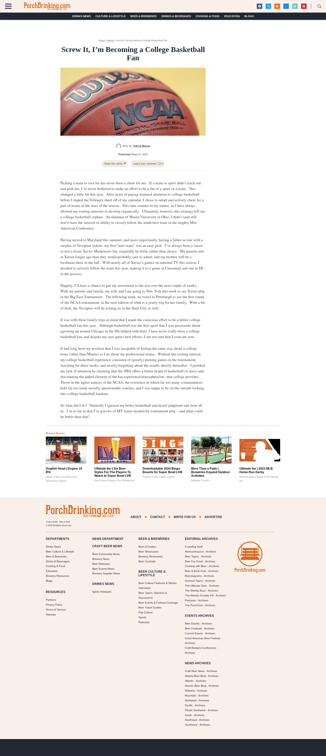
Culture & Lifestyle (110, 16)
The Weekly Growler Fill (199, 595)
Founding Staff (193, 546)
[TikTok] (295, 6)
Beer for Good (63, 477)
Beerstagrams (193, 575)
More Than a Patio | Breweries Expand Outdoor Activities (210, 472)
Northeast (191, 700)
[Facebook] (259, 6)
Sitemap (51, 614)
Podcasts (143, 622)
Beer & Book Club (195, 570)
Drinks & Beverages (176, 16)
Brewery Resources (57, 575)
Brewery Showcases (150, 556)
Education (232, 16)
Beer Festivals (193, 628)
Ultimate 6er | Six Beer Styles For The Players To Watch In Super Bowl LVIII (112, 472)
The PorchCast (194, 605)
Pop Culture (100, 480)
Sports (110, 40)
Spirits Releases (101, 591)
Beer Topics (192, 556)
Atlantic (49, 477)
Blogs (249, 16)
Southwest (191, 724)
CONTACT (157, 517)
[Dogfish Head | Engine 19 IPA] (66, 450)
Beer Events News (103, 568)
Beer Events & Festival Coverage (158, 602)
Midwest (190, 690)
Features (147, 477)
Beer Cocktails (147, 561)
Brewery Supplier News (106, 573)
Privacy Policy (54, 604)
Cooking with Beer (196, 566)
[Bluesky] (286, 6)
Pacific (189, 705)
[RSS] (277, 6)
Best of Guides (147, 546)
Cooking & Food (207, 16)
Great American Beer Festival (202, 638)
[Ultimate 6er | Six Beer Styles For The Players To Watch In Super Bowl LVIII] (114, 450)
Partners (51, 599)
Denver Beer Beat (195, 685)
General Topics (247, 477)
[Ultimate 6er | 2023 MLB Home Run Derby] (259, 450)
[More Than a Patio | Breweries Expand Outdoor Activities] (211, 450)
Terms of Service (56, 609)
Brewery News (100, 558)
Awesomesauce (194, 551)
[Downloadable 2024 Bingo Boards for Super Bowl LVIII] (163, 450)
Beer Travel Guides (149, 607)
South (188, 715)
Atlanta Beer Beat (195, 675)
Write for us (185, 517)
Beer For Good (194, 561)
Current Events (194, 633)
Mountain (196, 480)
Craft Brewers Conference (200, 647)
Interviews (144, 587)
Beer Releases (101, 563)
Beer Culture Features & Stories (157, 583)
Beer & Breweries (143, 16)
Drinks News (81, 16)
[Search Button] (317, 6)
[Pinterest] (304, 6)
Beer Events (192, 623)
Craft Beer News (195, 671)
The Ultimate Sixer (196, 585)
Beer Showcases (148, 551)
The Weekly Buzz (195, 590)
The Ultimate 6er (125, 480)
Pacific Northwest (195, 710)
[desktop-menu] (8, 6)
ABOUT (136, 517)
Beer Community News (106, 554)
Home (102, 40)
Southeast (191, 719)
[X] (268, 6)
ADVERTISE (213, 517)
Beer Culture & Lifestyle (60, 551)
